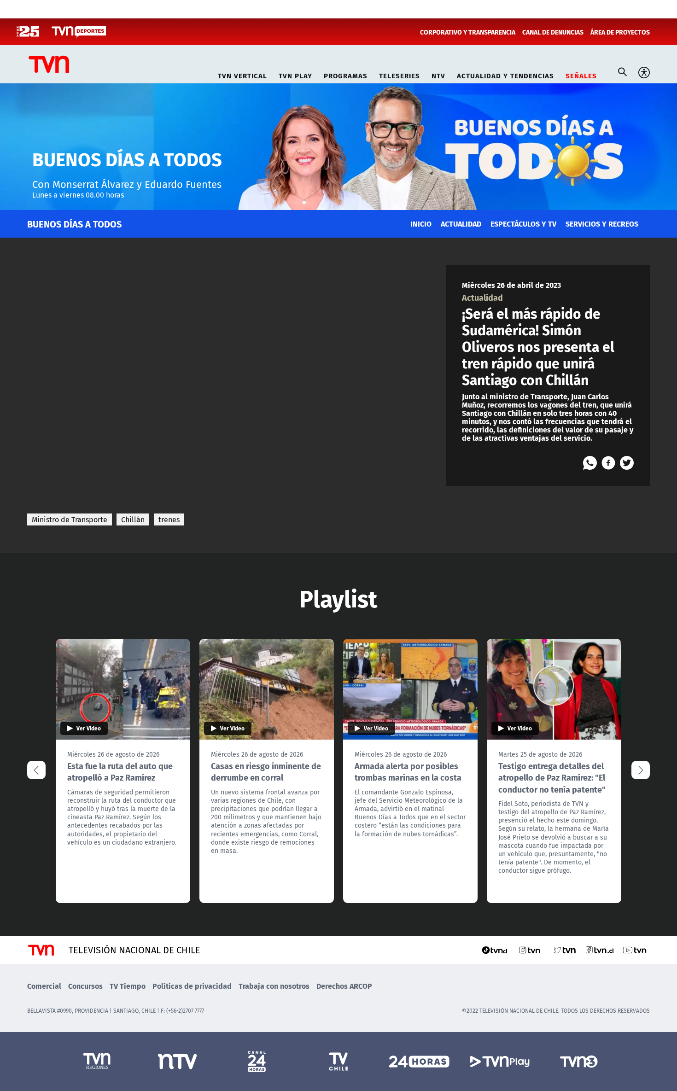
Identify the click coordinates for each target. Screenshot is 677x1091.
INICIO (421, 223)
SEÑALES (581, 74)
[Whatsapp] (590, 463)
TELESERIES (399, 74)
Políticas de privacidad (192, 986)
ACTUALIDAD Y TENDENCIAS (505, 74)
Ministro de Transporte (69, 519)
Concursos (85, 986)
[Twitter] (627, 463)
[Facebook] (608, 463)
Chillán (133, 519)
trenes (169, 519)
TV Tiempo (128, 986)
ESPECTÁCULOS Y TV (523, 223)
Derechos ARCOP (344, 986)
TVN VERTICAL (242, 74)
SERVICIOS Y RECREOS (602, 223)
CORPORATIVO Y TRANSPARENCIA (467, 32)
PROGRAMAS (346, 74)
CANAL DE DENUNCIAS (553, 32)
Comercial (44, 986)
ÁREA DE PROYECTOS (620, 32)
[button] (640, 770)
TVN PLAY (295, 74)
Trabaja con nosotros (274, 986)
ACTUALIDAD (461, 223)
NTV (438, 74)
